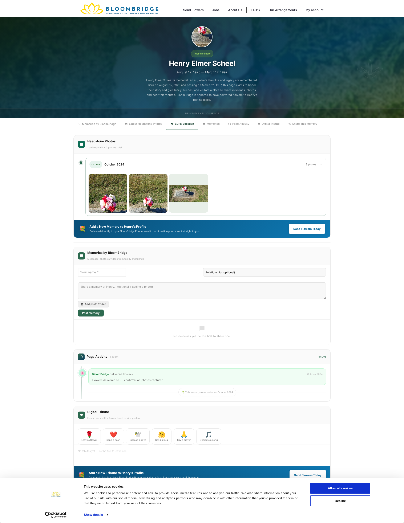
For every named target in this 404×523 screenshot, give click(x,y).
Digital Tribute (271, 123)
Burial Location (184, 123)
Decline (340, 500)
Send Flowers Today (307, 228)
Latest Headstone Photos (145, 123)
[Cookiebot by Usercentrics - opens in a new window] (55, 515)
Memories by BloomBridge (99, 124)
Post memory (91, 313)
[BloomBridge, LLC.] (119, 8)
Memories (213, 123)
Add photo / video (95, 304)
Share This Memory (304, 123)
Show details (93, 514)
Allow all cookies (340, 488)
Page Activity (240, 123)
